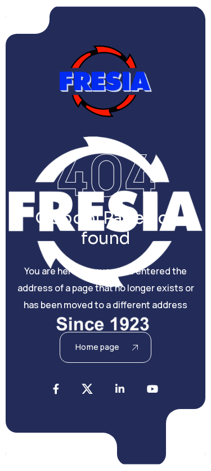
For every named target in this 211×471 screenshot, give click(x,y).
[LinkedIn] (119, 389)
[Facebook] (56, 389)
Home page (97, 346)
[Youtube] (152, 389)
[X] (87, 389)
